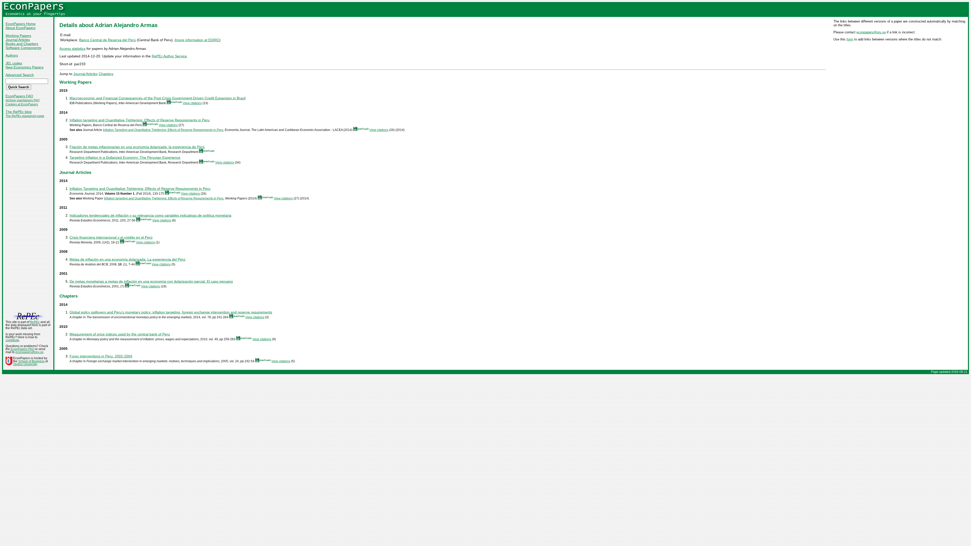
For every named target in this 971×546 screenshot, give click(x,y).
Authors (12, 55)
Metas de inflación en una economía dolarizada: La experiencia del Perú (127, 259)
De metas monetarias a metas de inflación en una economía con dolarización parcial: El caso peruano (151, 281)
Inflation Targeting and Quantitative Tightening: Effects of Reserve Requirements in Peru (163, 129)
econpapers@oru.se (871, 32)
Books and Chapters (22, 44)
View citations (192, 103)
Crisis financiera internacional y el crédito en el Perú (111, 237)
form (850, 39)
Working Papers (18, 36)
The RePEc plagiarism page (25, 116)
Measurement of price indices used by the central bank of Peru (120, 334)
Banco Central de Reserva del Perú (107, 40)
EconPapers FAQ (19, 96)
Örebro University (25, 364)
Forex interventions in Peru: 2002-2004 (101, 356)
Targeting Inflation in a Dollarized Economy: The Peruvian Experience (125, 157)
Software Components (23, 48)
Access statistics (72, 49)
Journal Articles (18, 40)
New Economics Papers (24, 67)
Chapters (106, 74)
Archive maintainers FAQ (22, 100)
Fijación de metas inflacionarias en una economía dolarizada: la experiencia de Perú (137, 147)
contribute (12, 340)
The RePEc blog (19, 112)
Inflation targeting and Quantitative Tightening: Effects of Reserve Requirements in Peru (140, 120)
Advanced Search (20, 75)
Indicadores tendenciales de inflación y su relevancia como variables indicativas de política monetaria (150, 215)
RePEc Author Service (169, 56)
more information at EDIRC (197, 40)
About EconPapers (20, 28)
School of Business (31, 361)
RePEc (35, 322)
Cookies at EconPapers (22, 104)
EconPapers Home (21, 24)
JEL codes (14, 63)
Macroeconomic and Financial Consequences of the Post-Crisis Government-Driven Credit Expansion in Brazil (158, 98)
